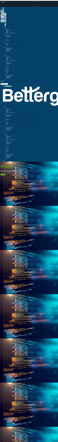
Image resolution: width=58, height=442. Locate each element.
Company (5, 28)
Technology (5, 34)
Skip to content (2, 0)
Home (4, 27)
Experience (7, 137)
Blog (4, 52)
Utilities (7, 45)
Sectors (5, 69)
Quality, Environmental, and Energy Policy (10, 60)
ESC (4, 38)
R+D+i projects (7, 64)
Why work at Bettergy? (8, 57)
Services (5, 126)
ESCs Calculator (7, 40)
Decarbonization (8, 78)
